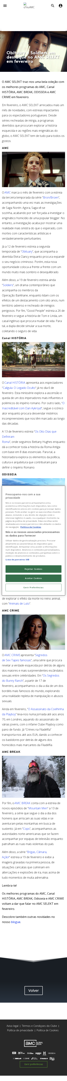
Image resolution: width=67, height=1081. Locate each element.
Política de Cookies (48, 1030)
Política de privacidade (20, 1030)
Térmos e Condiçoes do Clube (39, 1026)
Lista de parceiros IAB (17, 559)
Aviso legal (12, 1026)
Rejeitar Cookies (33, 569)
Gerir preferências (33, 1064)
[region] (33, 540)
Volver (33, 990)
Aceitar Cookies (33, 578)
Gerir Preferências (33, 587)
